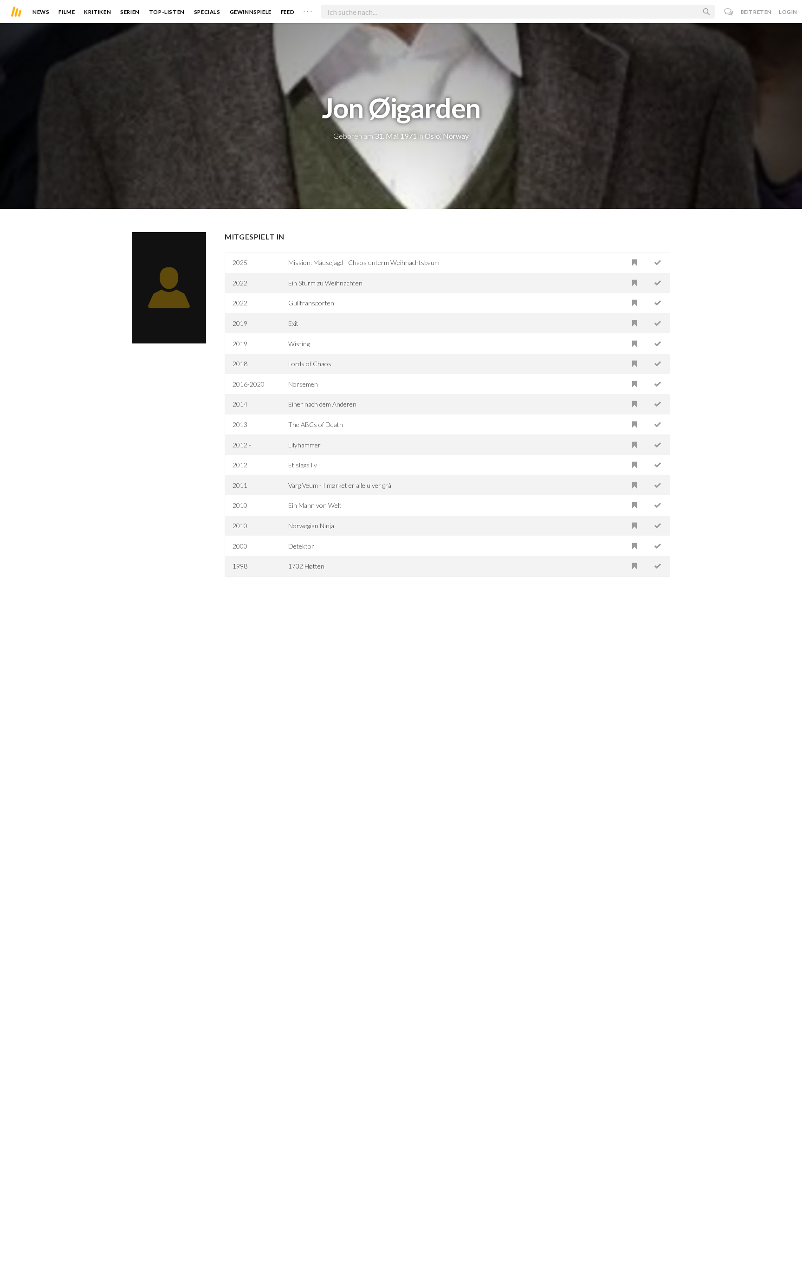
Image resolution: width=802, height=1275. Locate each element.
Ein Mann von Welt (315, 505)
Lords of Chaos (309, 364)
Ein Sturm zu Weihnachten (325, 283)
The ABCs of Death (315, 424)
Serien (130, 12)
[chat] (729, 12)
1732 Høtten (306, 566)
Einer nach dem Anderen (322, 404)
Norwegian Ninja (311, 526)
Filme (66, 12)
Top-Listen (167, 12)
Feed (287, 12)
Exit (293, 323)
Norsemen (303, 384)
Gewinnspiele (251, 12)
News (40, 12)
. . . (308, 9)
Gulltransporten (311, 303)
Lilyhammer (304, 445)
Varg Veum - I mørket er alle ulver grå (339, 485)
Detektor (301, 546)
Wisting (299, 344)
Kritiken (97, 12)
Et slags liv (302, 465)
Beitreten (756, 12)
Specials (207, 12)
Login (788, 12)
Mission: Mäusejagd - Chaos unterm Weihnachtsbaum (364, 262)
